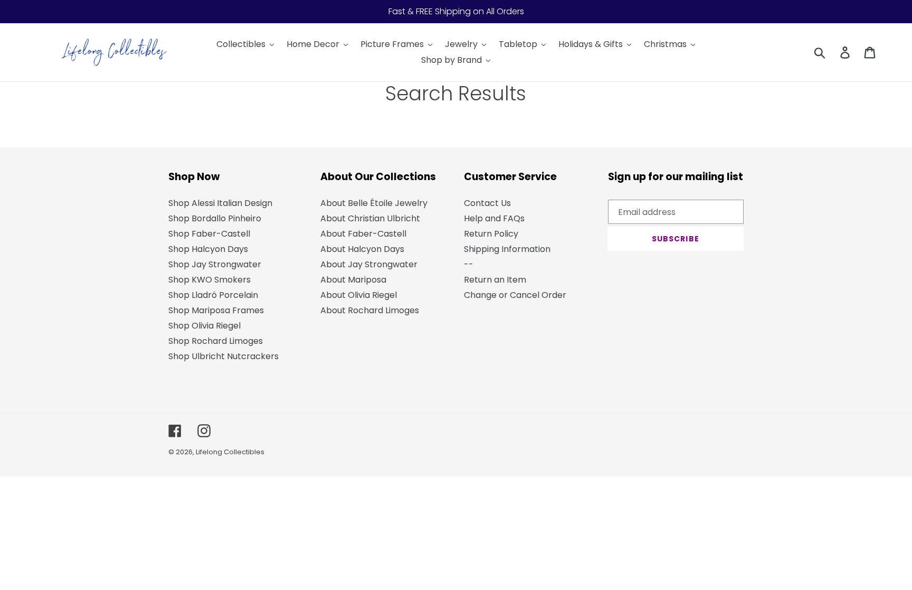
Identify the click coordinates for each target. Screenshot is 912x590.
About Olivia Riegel (358, 295)
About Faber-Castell (363, 234)
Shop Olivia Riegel (204, 326)
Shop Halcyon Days (208, 249)
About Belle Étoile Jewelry (374, 203)
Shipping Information (507, 249)
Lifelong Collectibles (230, 452)
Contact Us (487, 203)
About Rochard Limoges (369, 310)
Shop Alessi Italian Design (220, 203)
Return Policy (491, 234)
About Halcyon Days (362, 249)
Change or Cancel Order (515, 295)
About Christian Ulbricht (370, 218)
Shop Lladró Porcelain (213, 295)
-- (468, 264)
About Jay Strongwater (368, 264)
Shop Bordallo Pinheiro (214, 218)
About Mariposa (353, 280)
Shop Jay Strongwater (214, 264)
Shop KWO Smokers (209, 280)
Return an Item (495, 280)
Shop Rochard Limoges (215, 341)
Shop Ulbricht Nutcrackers (223, 356)
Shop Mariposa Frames (216, 310)
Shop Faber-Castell (209, 234)
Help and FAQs (494, 218)
